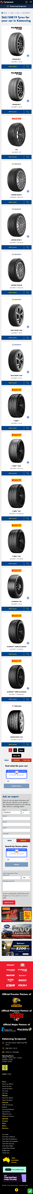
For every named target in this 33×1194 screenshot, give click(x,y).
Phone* (5, 822)
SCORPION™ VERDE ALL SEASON (16, 646)
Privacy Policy (11, 896)
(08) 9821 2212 (11, 1048)
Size (4, 810)
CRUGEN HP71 (16, 59)
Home (5, 13)
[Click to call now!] (26, 2)
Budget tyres (6, 1150)
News (4, 1126)
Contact (5, 1121)
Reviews (5, 1128)
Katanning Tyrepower (18, 6)
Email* (5, 828)
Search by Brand (7, 1089)
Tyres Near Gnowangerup (10, 1141)
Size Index (5, 1134)
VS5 (16, 149)
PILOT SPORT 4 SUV (16, 330)
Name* (5, 816)
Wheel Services (7, 1114)
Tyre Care (5, 1091)
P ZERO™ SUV (16, 511)
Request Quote (8, 902)
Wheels (5, 1095)
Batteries (4, 1107)
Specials (5, 1119)
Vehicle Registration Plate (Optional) (10, 874)
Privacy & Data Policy (12, 1185)
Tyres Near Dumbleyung (9, 1139)
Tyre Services (6, 1112)
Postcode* (6, 834)
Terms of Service (23, 896)
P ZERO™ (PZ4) (16, 466)
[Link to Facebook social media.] (16, 1190)
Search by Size (6, 1086)
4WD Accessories (7, 1105)
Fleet (4, 1123)
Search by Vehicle (7, 1084)
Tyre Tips (4, 1093)
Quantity (24, 810)
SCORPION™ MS (16, 601)
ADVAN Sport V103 (16, 737)
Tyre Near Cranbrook (8, 1137)
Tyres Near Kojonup (8, 1144)
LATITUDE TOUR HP (16, 285)
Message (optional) (8, 881)
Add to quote (13, 66)
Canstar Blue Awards (8, 1148)
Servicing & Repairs (8, 1109)
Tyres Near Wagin (7, 1146)
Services (5, 1102)
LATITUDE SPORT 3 (16, 195)
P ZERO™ (16, 421)
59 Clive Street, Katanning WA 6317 (16, 1044)
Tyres (4, 1082)
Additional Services (8, 1116)
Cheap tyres (5, 1153)
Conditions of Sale (23, 1185)
